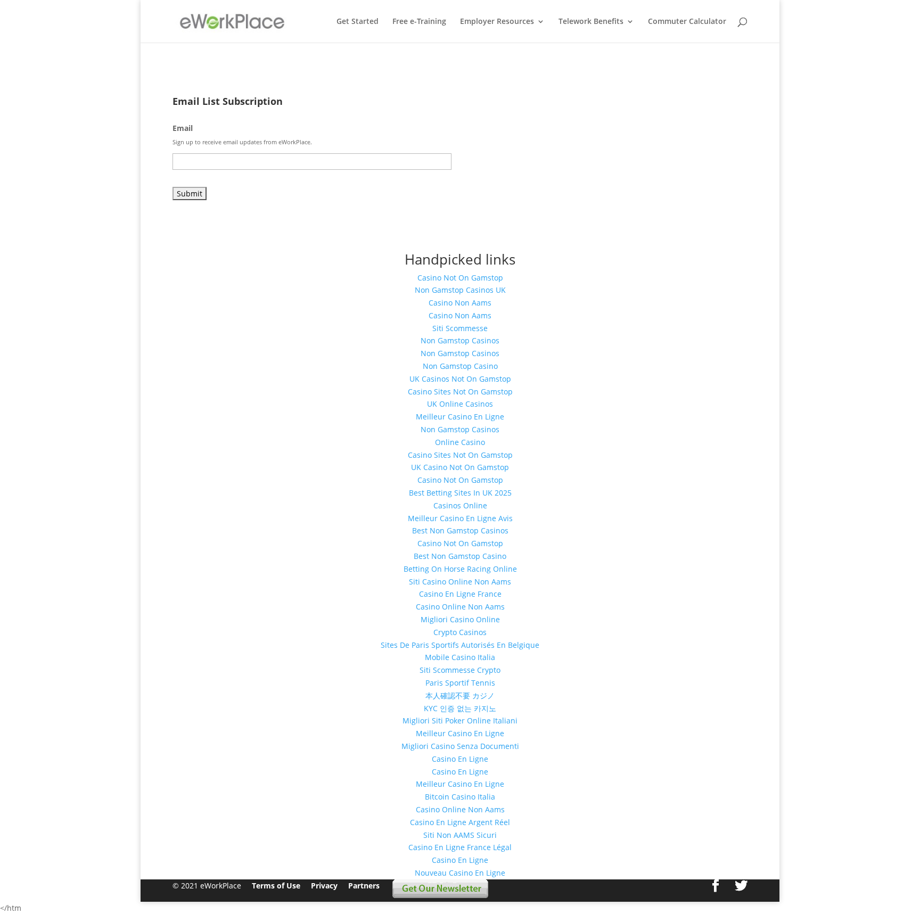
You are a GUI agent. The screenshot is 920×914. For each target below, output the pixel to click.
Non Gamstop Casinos (460, 340)
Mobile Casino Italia (460, 657)
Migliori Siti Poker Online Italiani (460, 720)
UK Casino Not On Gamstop (460, 467)
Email (182, 128)
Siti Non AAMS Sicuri (460, 835)
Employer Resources (497, 22)
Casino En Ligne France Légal (460, 847)
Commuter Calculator (687, 22)
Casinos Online (460, 505)
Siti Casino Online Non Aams (460, 582)
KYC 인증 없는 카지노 (460, 708)
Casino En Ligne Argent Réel (460, 822)
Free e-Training (419, 22)
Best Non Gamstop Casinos (460, 530)
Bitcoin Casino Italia (460, 797)
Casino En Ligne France (460, 594)
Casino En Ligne (460, 759)
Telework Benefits (590, 22)
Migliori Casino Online (460, 619)
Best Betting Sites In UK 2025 (460, 493)
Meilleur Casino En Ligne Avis (460, 518)
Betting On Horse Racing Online (460, 569)
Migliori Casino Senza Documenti (460, 746)
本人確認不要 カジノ (460, 695)
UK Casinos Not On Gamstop (460, 379)
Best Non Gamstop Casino (460, 556)
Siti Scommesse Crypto (460, 670)
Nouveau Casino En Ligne (460, 873)
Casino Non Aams (460, 303)
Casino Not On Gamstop (460, 278)
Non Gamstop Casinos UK (460, 290)
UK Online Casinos (460, 404)
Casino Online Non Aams (460, 607)
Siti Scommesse (460, 328)
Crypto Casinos (460, 632)
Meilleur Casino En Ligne (460, 416)
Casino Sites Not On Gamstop (460, 391)
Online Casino (460, 442)
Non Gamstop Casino (460, 366)
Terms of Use (276, 885)
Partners (365, 885)
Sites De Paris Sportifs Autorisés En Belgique (460, 645)
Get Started (357, 22)
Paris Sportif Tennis (460, 683)
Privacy (324, 885)
